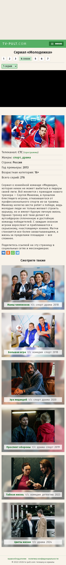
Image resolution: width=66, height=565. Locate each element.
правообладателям (17, 559)
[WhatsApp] (13, 253)
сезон (25, 58)
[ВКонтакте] (3, 253)
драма (26, 157)
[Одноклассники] (8, 253)
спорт (17, 157)
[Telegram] (17, 253)
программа (31, 152)
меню (58, 43)
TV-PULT (14, 44)
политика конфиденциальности (43, 559)
